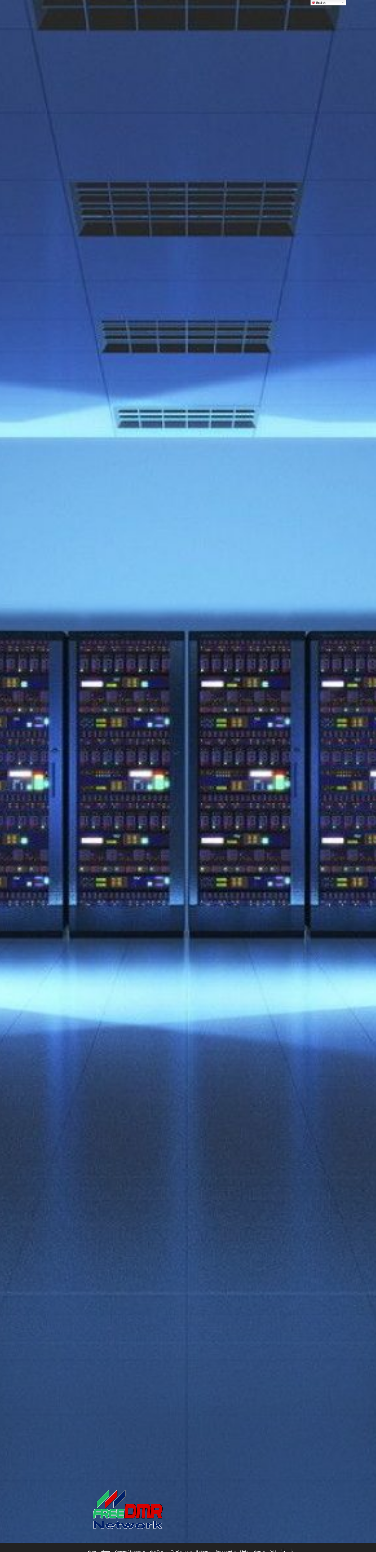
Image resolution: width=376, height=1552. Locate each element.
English (320, 2)
